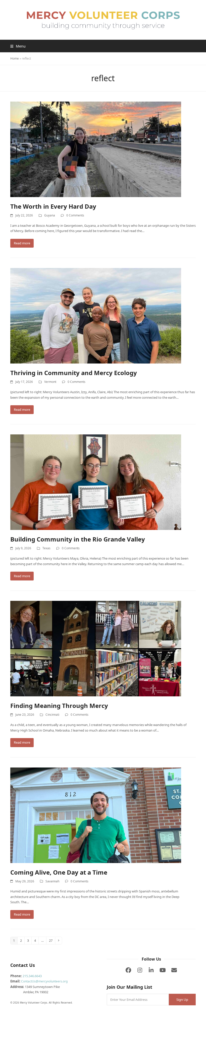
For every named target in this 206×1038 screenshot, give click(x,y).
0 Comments (75, 215)
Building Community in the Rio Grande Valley (77, 539)
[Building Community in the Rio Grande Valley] (95, 482)
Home (14, 58)
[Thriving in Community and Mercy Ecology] (95, 315)
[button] (18, 46)
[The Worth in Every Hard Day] (95, 149)
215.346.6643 (32, 976)
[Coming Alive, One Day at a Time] (95, 815)
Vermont (50, 382)
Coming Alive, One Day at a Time (58, 872)
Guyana (49, 215)
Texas (46, 548)
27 (52, 940)
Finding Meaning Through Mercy (59, 705)
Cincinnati (52, 714)
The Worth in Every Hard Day (53, 206)
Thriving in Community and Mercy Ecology (73, 373)
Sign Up (182, 999)
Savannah (52, 881)
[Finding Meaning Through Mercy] (95, 648)
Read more (22, 243)
